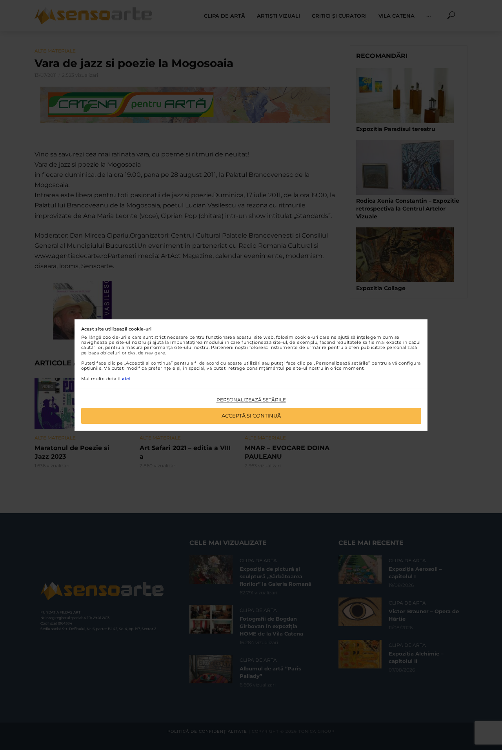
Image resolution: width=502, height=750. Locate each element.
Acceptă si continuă (251, 415)
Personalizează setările (251, 400)
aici (126, 378)
